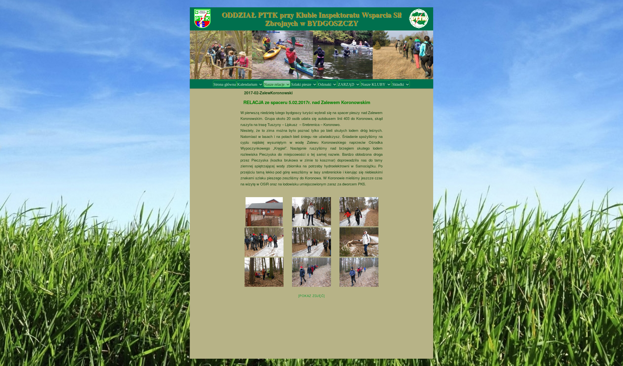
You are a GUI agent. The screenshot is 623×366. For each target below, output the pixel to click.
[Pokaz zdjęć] (311, 295)
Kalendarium (247, 84)
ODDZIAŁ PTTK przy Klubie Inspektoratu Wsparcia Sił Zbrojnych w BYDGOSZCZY (311, 18)
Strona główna (224, 84)
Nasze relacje (274, 84)
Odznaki (324, 84)
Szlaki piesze (301, 84)
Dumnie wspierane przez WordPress (311, 349)
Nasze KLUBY (373, 84)
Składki (398, 84)
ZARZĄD (346, 84)
